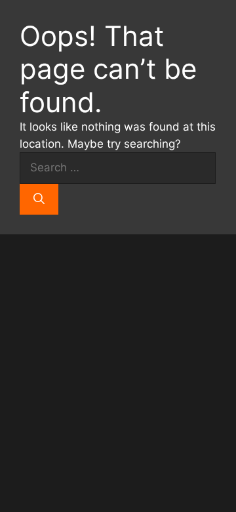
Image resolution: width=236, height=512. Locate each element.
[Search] (39, 199)
